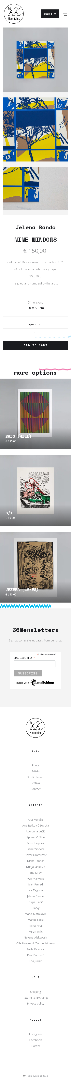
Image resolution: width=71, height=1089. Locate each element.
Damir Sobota (36, 849)
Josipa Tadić (35, 902)
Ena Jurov (36, 872)
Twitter (35, 1046)
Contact (36, 789)
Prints (35, 765)
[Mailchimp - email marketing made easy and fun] (35, 682)
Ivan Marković (35, 878)
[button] (50, 13)
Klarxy (35, 908)
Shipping (35, 992)
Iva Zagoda (35, 890)
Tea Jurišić (35, 961)
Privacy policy (35, 1003)
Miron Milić (36, 931)
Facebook (35, 1040)
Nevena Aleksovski (36, 937)
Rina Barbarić (35, 955)
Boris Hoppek (35, 843)
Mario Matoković (35, 914)
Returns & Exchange (36, 997)
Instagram (35, 1034)
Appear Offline (35, 837)
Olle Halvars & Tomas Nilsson (35, 943)
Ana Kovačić (35, 819)
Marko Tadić (36, 920)
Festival (35, 783)
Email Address (24, 658)
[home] (14, 14)
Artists (36, 771)
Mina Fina (35, 926)
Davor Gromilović (35, 855)
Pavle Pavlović (35, 949)
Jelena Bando (35, 896)
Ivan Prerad (35, 884)
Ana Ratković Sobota (35, 825)
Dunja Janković (35, 867)
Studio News (35, 777)
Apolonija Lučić (35, 831)
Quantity (35, 324)
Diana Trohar (35, 861)
